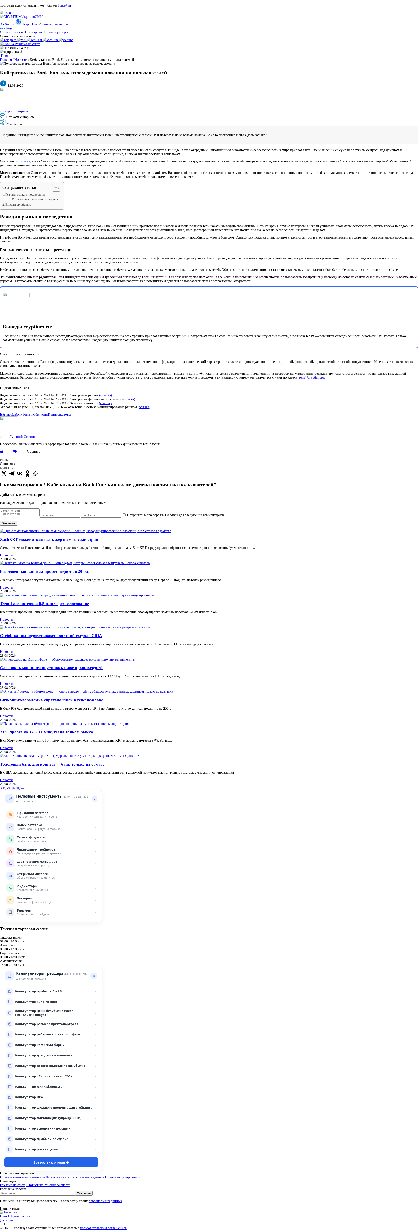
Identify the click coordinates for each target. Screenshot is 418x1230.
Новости (17, 32)
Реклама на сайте (27, 44)
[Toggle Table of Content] (54, 188)
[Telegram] (12, 473)
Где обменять (41, 24)
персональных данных (105, 1201)
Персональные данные (87, 1177)
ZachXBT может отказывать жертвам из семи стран (49, 539)
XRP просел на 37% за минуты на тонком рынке (46, 732)
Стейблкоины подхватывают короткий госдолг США (51, 635)
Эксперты (60, 24)
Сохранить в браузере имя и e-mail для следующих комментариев (175, 515)
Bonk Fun (22, 414)
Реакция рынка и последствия (25, 194)
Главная (6, 59)
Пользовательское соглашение (22, 1177)
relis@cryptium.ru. (312, 377)
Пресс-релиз (34, 32)
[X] (4, 473)
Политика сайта (57, 1177)
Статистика (35, 1185)
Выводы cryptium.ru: (18, 204)
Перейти (64, 5)
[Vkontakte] (20, 473)
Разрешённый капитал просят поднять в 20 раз (45, 571)
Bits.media (7, 414)
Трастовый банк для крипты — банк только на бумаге (52, 764)
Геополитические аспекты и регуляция (35, 199)
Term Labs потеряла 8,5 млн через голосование (44, 603)
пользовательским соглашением (103, 1228)
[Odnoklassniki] (27, 473)
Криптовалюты (59, 414)
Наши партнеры (56, 32)
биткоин (41, 414)
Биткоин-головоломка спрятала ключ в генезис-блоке (51, 700)
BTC (32, 414)
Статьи (5, 32)
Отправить (9, 523)
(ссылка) (105, 395)
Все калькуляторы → (51, 1162)
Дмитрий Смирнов (14, 111)
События (7, 24)
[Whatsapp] (35, 473)
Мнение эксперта (57, 1185)
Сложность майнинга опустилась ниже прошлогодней (51, 667)
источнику (22, 161)
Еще (8, 28)
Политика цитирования (122, 1177)
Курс (26, 24)
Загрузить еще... (12, 788)
